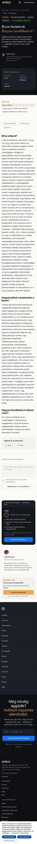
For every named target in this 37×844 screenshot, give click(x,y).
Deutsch (5, 636)
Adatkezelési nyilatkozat (9, 810)
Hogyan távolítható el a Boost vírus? (15, 111)
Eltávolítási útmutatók (20, 10)
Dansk (4, 656)
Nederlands (6, 625)
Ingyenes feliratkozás (18, 592)
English (4, 615)
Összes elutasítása (24, 837)
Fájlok (3, 791)
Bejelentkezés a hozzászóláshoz (19, 486)
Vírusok (4, 784)
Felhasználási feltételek (9, 807)
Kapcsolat (5, 821)
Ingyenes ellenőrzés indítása (18, 738)
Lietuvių (5, 620)
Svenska (5, 666)
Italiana (4, 646)
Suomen (5, 672)
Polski (4, 631)
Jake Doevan (10, 54)
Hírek (3, 795)
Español (5, 661)
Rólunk (4, 803)
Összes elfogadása (9, 837)
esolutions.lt (14, 773)
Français (5, 641)
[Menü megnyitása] (19, 2)
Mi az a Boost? (7, 105)
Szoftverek (5, 788)
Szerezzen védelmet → (18, 539)
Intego (4, 291)
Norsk (4, 677)
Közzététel (5, 817)
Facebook (5, 776)
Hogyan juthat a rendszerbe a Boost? (15, 108)
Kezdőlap (5, 10)
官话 (3, 687)
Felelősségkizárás (7, 814)
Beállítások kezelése (9, 840)
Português (6, 651)
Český (4, 682)
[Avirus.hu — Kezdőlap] (7, 2)
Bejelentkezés (29, 2)
